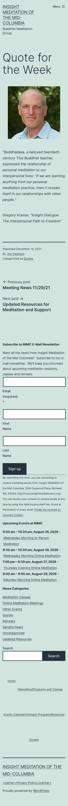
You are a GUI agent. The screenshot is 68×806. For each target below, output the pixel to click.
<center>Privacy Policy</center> (27, 783)
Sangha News (13, 627)
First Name (7, 426)
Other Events (12, 609)
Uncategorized (13, 633)
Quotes (28, 258)
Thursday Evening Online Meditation (30, 568)
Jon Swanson (15, 254)
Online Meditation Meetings (23, 603)
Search (8, 648)
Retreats (9, 621)
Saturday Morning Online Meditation (30, 580)
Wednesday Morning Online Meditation (32, 556)
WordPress (41, 791)
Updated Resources (17, 639)
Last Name (7, 453)
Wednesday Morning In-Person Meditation (26, 541)
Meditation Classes (17, 597)
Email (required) (9, 396)
